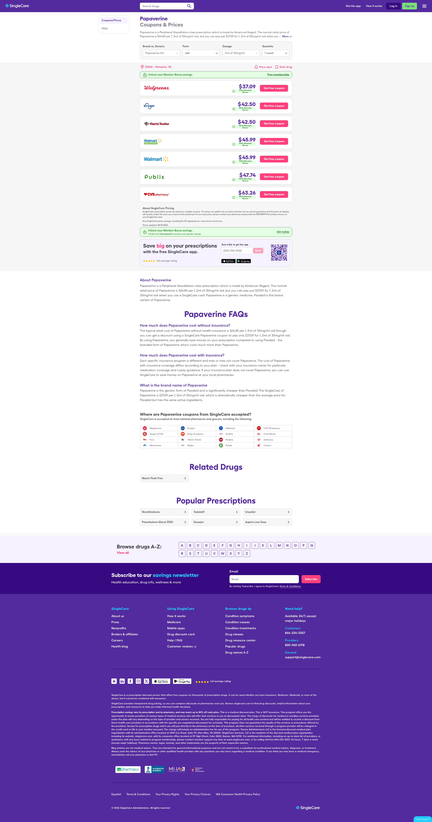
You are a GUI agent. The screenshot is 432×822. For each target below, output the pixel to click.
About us (117, 616)
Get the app (353, 6)
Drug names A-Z (237, 652)
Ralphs (229, 439)
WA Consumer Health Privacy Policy (238, 794)
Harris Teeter (194, 439)
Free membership (278, 74)
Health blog (119, 646)
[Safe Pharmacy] (128, 769)
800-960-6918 (295, 645)
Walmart (230, 428)
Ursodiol (250, 512)
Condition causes (237, 622)
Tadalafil (199, 512)
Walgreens (155, 428)
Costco (267, 445)
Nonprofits (118, 628)
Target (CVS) (156, 434)
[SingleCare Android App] (182, 681)
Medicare (174, 622)
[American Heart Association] (198, 769)
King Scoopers (195, 434)
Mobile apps (176, 628)
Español (116, 794)
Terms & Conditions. (290, 586)
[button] (156, 67)
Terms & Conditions (138, 794)
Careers (117, 640)
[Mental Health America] (177, 769)
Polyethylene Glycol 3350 (157, 522)
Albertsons (155, 445)
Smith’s (229, 434)
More (285, 36)
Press (115, 622)
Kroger (191, 428)
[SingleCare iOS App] (161, 681)
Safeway (268, 439)
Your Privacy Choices (197, 794)
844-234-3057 (295, 633)
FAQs (105, 28)
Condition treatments (240, 628)
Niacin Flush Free (152, 478)
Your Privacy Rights (167, 794)
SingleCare (126, 807)
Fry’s (152, 439)
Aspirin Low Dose (255, 522)
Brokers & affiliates (124, 634)
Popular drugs (235, 646)
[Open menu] (424, 6)
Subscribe (311, 579)
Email (234, 571)
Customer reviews (180, 646)
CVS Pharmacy (272, 428)
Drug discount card (181, 634)
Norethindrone (151, 512)
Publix (229, 445)
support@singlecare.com (303, 657)
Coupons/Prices (111, 20)
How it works (374, 6)
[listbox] (161, 50)
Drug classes (234, 634)
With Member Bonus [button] (245, 91)
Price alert (265, 67)
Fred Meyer (270, 434)
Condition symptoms (239, 616)
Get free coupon (274, 88)
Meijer (190, 445)
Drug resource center (240, 640)
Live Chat (423, 819)
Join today (283, 231)
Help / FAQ (174, 640)
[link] (283, 67)
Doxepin (199, 522)
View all (123, 553)
